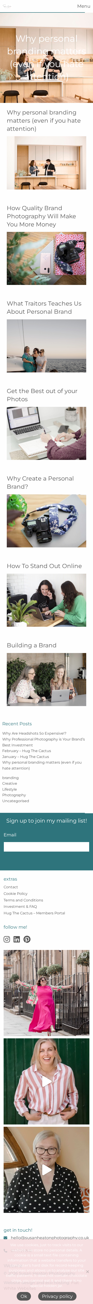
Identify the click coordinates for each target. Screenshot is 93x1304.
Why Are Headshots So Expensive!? (34, 733)
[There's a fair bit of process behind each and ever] (46, 1081)
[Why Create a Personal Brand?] (46, 523)
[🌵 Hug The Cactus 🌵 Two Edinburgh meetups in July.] (46, 1170)
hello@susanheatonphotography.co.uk (50, 1237)
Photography (14, 795)
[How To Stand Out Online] (46, 602)
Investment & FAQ (20, 906)
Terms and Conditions (23, 900)
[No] (87, 1271)
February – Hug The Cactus (26, 751)
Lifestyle (9, 789)
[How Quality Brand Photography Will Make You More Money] (46, 260)
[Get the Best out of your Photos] (46, 435)
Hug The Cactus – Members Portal (34, 913)
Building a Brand (32, 645)
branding (10, 778)
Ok (24, 1296)
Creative (9, 783)
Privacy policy (57, 1296)
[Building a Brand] (46, 681)
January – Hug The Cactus (25, 757)
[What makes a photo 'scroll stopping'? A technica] (46, 993)
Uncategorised (15, 801)
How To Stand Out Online (44, 565)
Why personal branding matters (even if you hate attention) (44, 120)
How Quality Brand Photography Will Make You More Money (41, 216)
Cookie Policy (16, 893)
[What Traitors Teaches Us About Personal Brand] (46, 348)
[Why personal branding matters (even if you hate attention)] (46, 165)
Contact (11, 887)
